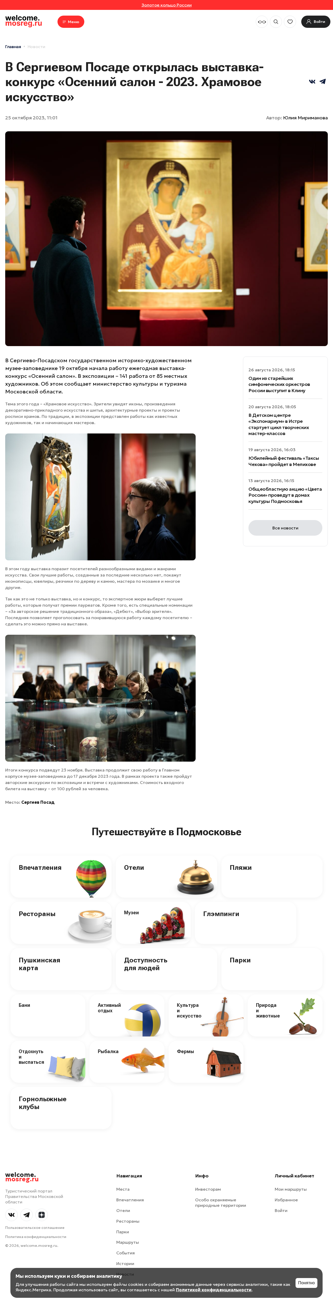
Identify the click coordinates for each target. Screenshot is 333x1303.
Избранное (286, 1199)
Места (123, 1189)
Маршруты (127, 1242)
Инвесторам (208, 1189)
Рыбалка (108, 1051)
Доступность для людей (145, 964)
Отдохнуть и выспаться (31, 1057)
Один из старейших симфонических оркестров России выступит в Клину (279, 384)
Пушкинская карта (39, 964)
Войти (281, 1210)
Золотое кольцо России (167, 5)
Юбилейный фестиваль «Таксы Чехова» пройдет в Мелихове (283, 461)
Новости (36, 46)
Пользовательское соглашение (35, 1227)
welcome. (22, 1177)
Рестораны (37, 914)
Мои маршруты (291, 1189)
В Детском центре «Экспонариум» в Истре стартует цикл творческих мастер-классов (278, 424)
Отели (134, 867)
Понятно (306, 1283)
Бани (24, 1005)
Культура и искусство (189, 1010)
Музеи (131, 912)
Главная (13, 46)
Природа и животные (268, 1010)
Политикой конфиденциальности (214, 1289)
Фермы (185, 1051)
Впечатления (40, 867)
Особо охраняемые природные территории (220, 1202)
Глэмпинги (221, 914)
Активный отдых (109, 1007)
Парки (240, 960)
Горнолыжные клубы (42, 1103)
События (125, 1252)
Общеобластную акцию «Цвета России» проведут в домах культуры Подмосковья (285, 495)
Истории (125, 1263)
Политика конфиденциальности (35, 1236)
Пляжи (241, 867)
